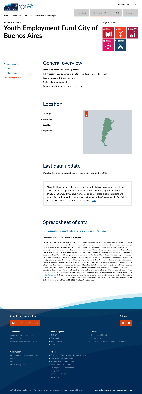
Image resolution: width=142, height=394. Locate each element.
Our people (55, 371)
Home (6, 16)
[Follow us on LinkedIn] (123, 323)
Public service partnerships (61, 365)
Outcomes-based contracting (21, 335)
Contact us (55, 377)
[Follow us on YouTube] (129, 323)
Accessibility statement (79, 390)
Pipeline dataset (38, 16)
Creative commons (60, 390)
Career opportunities (59, 374)
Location (7, 69)
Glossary (54, 344)
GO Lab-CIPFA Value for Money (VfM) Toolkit (108, 341)
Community (130, 13)
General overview (11, 64)
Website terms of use (42, 390)
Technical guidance (98, 338)
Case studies (55, 338)
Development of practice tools (62, 368)
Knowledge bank (99, 13)
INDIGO (27, 16)
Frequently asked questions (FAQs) (23, 341)
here (94, 201)
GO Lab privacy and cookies (21, 390)
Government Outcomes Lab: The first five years (69, 355)
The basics (82, 13)
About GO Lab (123, 4)
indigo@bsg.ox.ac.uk (50, 275)
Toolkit (116, 13)
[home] (20, 7)
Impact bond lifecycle (99, 335)
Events (12, 361)
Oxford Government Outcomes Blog (24, 355)
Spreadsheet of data (12, 78)
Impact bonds (15, 338)
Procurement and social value (62, 361)
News (12, 358)
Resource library (57, 341)
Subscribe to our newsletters (27, 323)
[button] (86, 112)
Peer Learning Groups (18, 365)
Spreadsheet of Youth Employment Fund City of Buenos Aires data (77, 231)
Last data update (11, 73)
